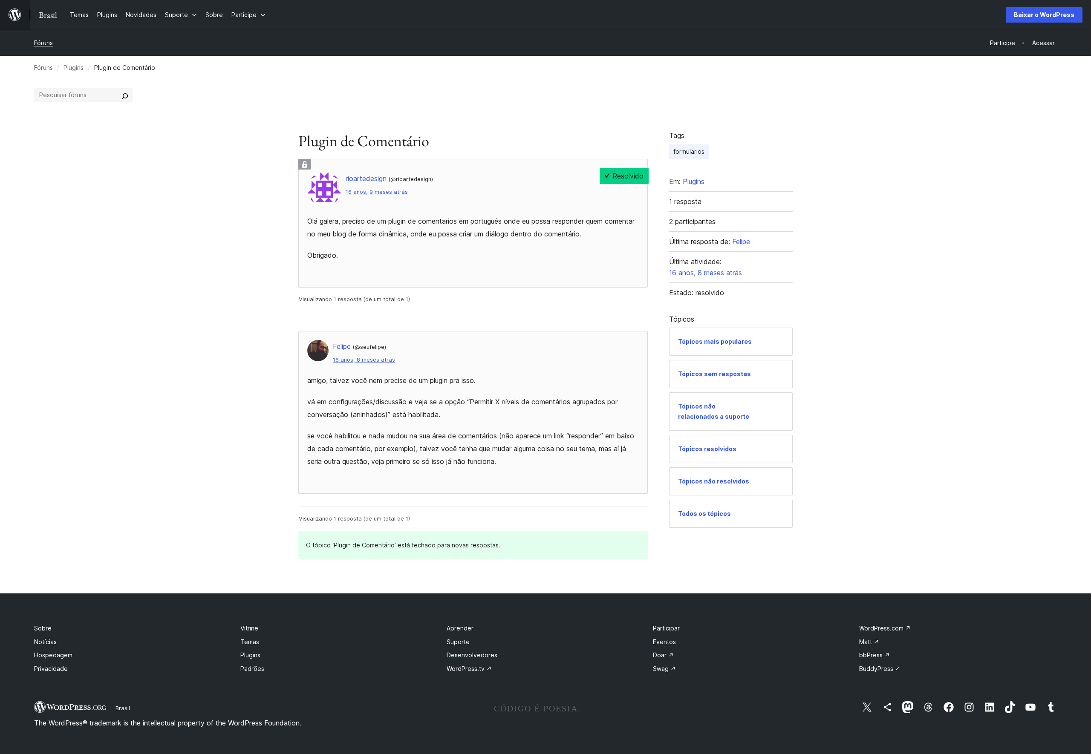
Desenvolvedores (472, 655)
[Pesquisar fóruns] (125, 95)
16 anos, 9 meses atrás (377, 192)
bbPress (874, 655)
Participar (666, 628)
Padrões (252, 668)
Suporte (458, 641)
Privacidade (51, 668)
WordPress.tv (469, 668)
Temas (249, 641)
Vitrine (249, 628)
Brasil (122, 708)
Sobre (43, 628)
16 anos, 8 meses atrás (364, 360)
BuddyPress (880, 668)
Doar (663, 655)
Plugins (73, 67)
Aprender (460, 628)
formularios (688, 151)
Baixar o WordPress (1044, 14)
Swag (664, 668)
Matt (869, 641)
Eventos (664, 641)
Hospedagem (53, 655)
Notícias (45, 641)
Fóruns (43, 42)
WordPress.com (885, 628)
